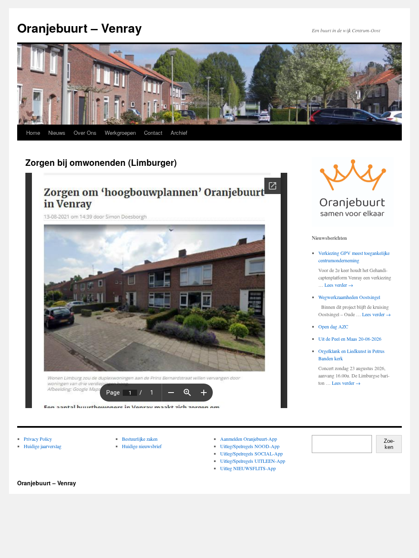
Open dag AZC (333, 326)
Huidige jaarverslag (42, 446)
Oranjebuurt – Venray (79, 27)
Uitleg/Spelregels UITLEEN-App (252, 461)
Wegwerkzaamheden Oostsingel (349, 297)
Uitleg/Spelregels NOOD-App (249, 446)
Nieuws (56, 132)
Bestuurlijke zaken (140, 438)
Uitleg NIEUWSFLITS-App (248, 468)
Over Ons (85, 132)
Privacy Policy (38, 438)
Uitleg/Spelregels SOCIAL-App (251, 453)
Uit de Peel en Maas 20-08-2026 (349, 338)
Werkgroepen (120, 132)
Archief (179, 132)
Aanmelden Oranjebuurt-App (248, 438)
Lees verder (338, 284)
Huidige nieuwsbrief (142, 446)
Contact (153, 132)
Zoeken (389, 444)
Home (33, 132)
